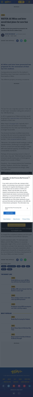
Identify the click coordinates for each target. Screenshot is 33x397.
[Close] (29, 178)
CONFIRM (9, 213)
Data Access (16, 219)
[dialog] (16, 198)
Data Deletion (7, 219)
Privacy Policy (26, 219)
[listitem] (16, 208)
